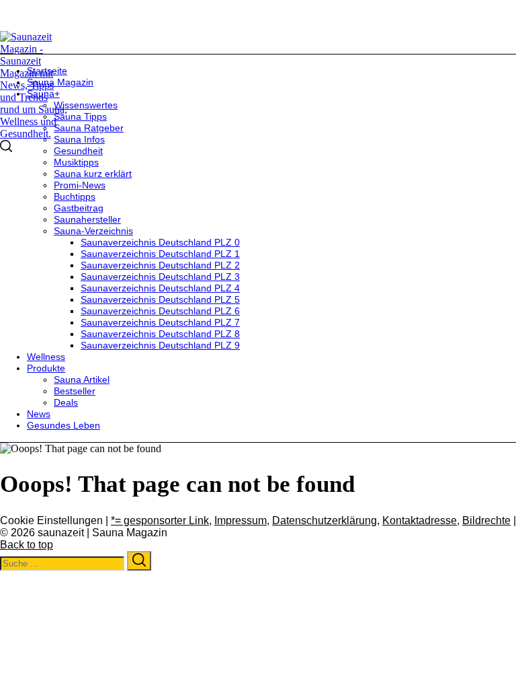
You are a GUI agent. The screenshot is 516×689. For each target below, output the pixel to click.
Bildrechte (486, 520)
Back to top (26, 544)
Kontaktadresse (419, 520)
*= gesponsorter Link (160, 520)
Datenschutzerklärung (324, 520)
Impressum (240, 520)
